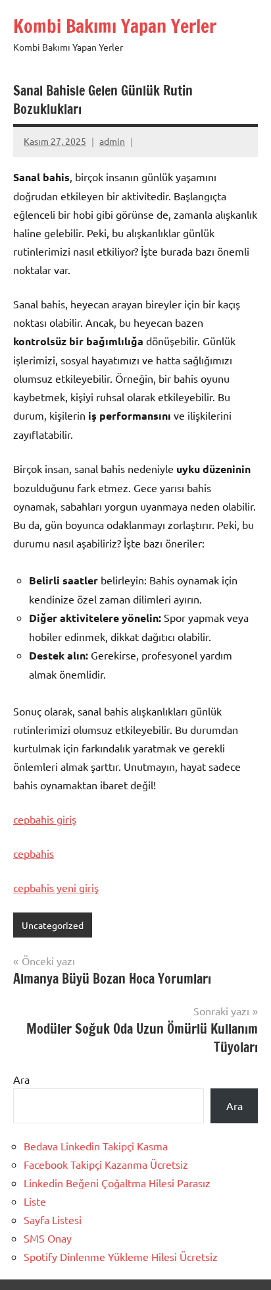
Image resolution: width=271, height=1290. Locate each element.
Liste (35, 1201)
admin (112, 141)
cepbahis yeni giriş (56, 887)
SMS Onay (48, 1238)
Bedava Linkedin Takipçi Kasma (96, 1145)
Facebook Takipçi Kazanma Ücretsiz (106, 1164)
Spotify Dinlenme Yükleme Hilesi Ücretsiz (121, 1256)
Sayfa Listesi (53, 1219)
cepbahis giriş (44, 819)
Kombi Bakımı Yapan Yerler (114, 26)
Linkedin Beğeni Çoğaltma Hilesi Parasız (117, 1182)
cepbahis (33, 853)
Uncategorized (53, 925)
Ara (21, 1079)
